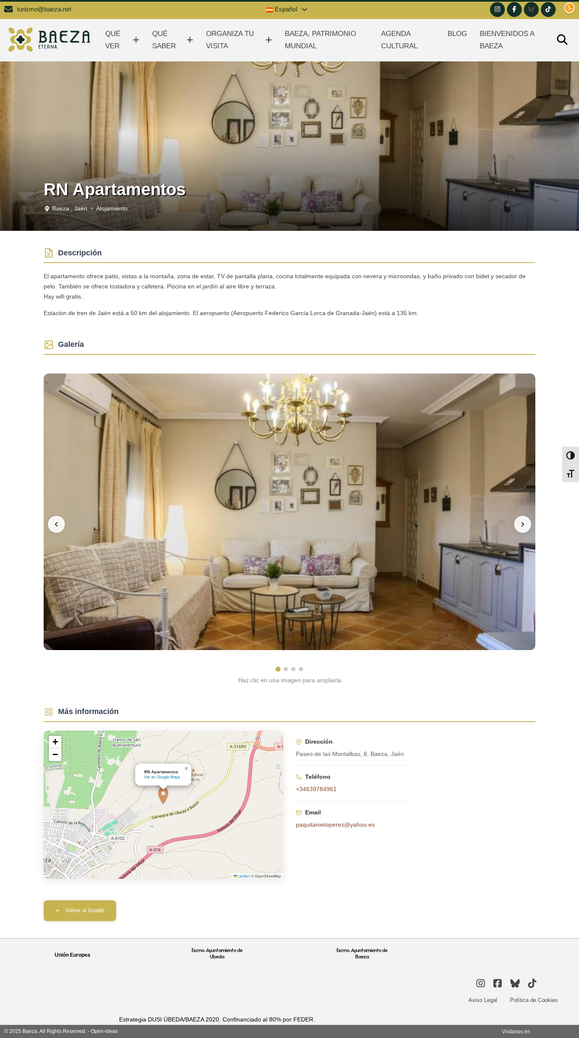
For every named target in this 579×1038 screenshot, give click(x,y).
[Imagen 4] (301, 669)
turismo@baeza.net (44, 9)
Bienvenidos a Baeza (507, 40)
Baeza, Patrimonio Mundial (320, 40)
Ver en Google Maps (162, 777)
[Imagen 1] (278, 669)
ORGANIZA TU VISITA (230, 40)
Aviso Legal (482, 1000)
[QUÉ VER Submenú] (136, 40)
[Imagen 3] (293, 669)
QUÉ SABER (164, 40)
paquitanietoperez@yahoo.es (335, 824)
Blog (457, 34)
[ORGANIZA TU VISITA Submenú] (268, 40)
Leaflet (243, 875)
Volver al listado (84, 910)
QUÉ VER (112, 40)
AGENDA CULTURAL (399, 40)
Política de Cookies (534, 1000)
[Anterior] (56, 524)
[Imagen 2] (286, 669)
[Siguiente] (522, 524)
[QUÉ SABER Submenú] (190, 40)
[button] (163, 796)
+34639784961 (316, 789)
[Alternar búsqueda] (562, 40)
